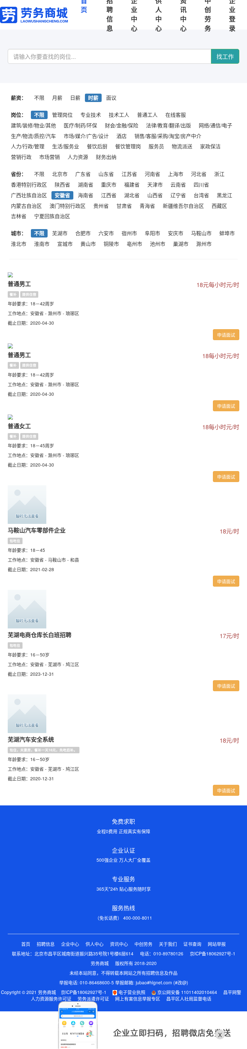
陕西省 (62, 184)
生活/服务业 (65, 146)
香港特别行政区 (29, 184)
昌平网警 (232, 992)
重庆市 (108, 184)
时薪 (93, 97)
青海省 (147, 205)
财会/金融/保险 (121, 125)
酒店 (121, 136)
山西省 (155, 195)
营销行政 (21, 157)
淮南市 (42, 243)
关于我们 (168, 944)
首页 (25, 944)
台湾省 (201, 195)
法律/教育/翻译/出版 (168, 125)
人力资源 (78, 157)
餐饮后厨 (97, 146)
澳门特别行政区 (68, 205)
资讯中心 (119, 944)
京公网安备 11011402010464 (186, 992)
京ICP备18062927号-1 (212, 953)
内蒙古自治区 (26, 205)
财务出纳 (106, 157)
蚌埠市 (227, 233)
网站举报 (217, 944)
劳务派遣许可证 (93, 998)
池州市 (157, 243)
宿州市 (129, 233)
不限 (39, 97)
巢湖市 (180, 243)
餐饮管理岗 (128, 146)
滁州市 (204, 243)
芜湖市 (60, 233)
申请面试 (226, 334)
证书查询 (192, 944)
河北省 (198, 174)
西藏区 (219, 205)
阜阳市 (152, 233)
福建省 (132, 184)
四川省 (201, 184)
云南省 (178, 184)
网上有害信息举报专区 (137, 998)
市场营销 (49, 157)
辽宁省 (178, 195)
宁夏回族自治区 (52, 216)
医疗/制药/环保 (80, 125)
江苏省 (129, 174)
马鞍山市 (201, 233)
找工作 (225, 56)
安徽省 (62, 195)
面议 (111, 97)
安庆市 (175, 233)
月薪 (57, 97)
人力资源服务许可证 (51, 998)
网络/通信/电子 (215, 125)
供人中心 (95, 944)
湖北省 (132, 195)
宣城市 (65, 243)
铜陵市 (111, 243)
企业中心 (70, 944)
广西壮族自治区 (29, 195)
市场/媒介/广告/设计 (86, 136)
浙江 (219, 174)
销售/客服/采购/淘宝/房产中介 (167, 136)
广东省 (83, 174)
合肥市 (83, 233)
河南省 (152, 174)
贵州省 (101, 205)
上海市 (175, 174)
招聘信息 (46, 944)
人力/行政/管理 (27, 146)
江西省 (108, 195)
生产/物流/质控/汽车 (33, 136)
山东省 (106, 174)
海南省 (85, 195)
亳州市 (134, 243)
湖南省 (85, 184)
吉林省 (18, 216)
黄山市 (88, 243)
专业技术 (90, 114)
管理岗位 (62, 114)
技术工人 (119, 114)
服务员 (156, 146)
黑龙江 (224, 195)
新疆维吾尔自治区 (183, 205)
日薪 (75, 97)
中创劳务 (143, 944)
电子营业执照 (131, 992)
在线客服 (175, 114)
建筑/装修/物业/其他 (33, 125)
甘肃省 (124, 205)
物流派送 (182, 146)
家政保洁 (210, 146)
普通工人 (147, 114)
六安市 (106, 233)
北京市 (60, 174)
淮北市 (18, 243)
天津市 (155, 184)
